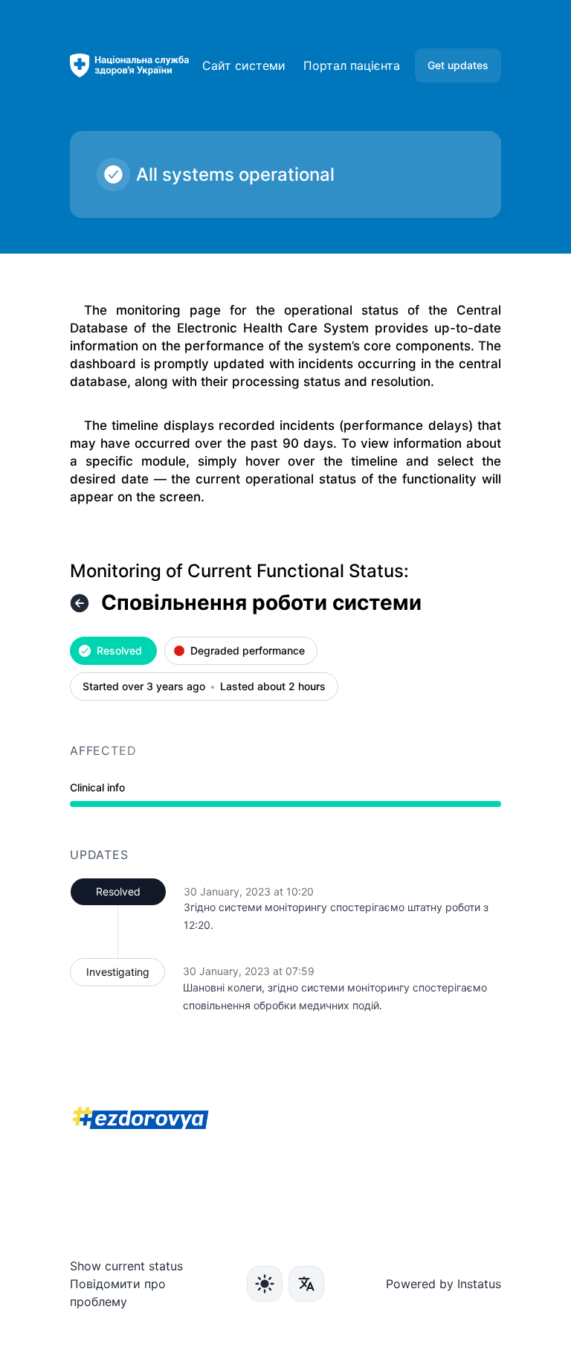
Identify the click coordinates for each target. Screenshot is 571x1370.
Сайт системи (244, 65)
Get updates (458, 65)
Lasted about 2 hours (273, 687)
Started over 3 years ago (144, 687)
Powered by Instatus (443, 1283)
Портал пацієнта (351, 65)
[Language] (306, 1284)
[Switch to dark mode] (265, 1284)
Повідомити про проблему (118, 1292)
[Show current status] (79, 603)
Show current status (126, 1265)
